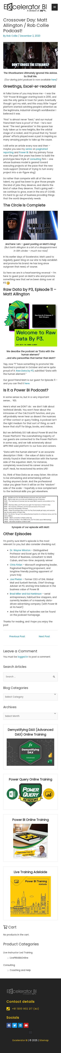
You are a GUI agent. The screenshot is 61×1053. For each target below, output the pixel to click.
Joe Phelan (16, 579)
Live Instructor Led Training (18, 952)
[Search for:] (30, 676)
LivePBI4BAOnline (19, 957)
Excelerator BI (20, 1040)
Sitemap (44, 1040)
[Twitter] (14, 1025)
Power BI (23, 152)
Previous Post (17, 636)
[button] (30, 1032)
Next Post (44, 636)
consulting (35, 159)
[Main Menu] (55, 7)
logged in (23, 656)
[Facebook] (9, 1025)
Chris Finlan (16, 564)
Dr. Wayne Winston (20, 550)
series (29, 149)
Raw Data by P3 (25, 370)
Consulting (9, 965)
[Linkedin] (20, 1025)
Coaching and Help (20, 970)
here (27, 383)
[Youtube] (26, 1025)
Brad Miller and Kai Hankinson (26, 593)
